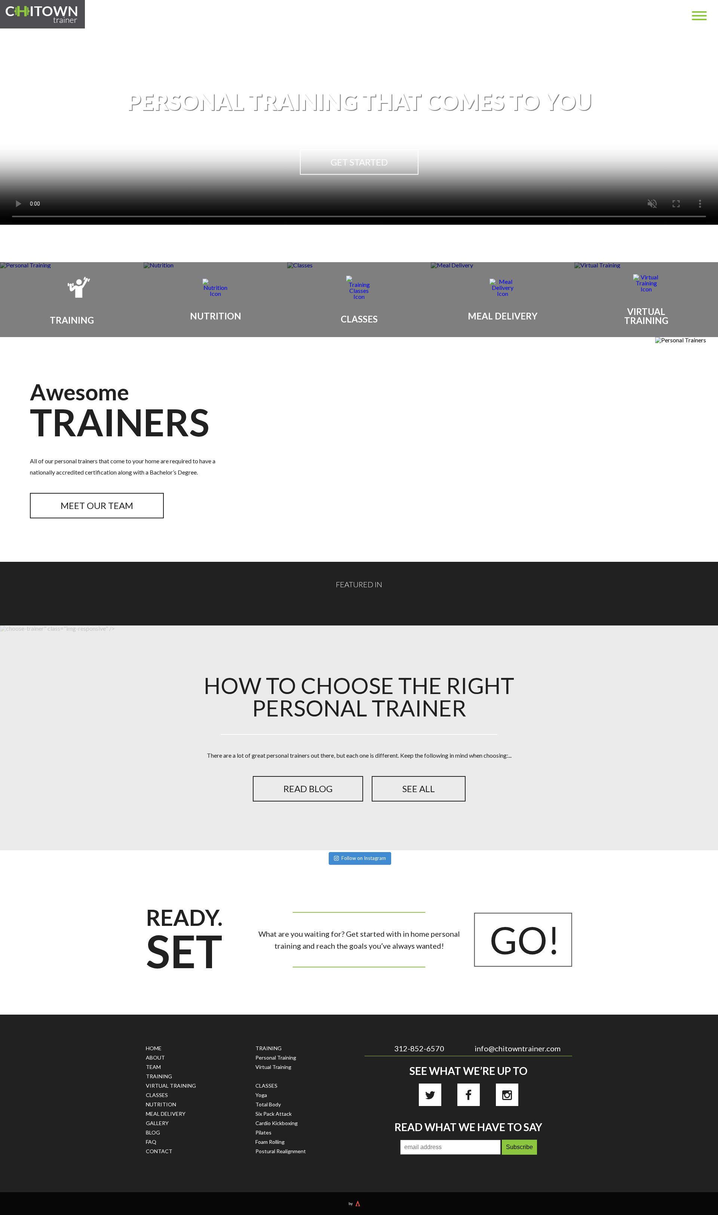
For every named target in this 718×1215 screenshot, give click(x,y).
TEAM (153, 1067)
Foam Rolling (270, 1142)
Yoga (261, 1095)
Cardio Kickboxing (276, 1123)
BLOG (153, 1132)
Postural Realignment (280, 1151)
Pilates (263, 1132)
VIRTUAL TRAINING (171, 1085)
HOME (154, 1048)
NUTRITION (161, 1104)
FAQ (151, 1142)
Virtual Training (273, 1067)
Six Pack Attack (273, 1114)
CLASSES (157, 1095)
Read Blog (307, 788)
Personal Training (275, 1057)
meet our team (97, 505)
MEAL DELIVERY (165, 1114)
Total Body (268, 1104)
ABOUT (155, 1057)
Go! (525, 939)
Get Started (359, 162)
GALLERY (157, 1123)
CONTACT (159, 1151)
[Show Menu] (699, 15)
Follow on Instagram (363, 858)
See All (418, 788)
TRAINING (159, 1076)
